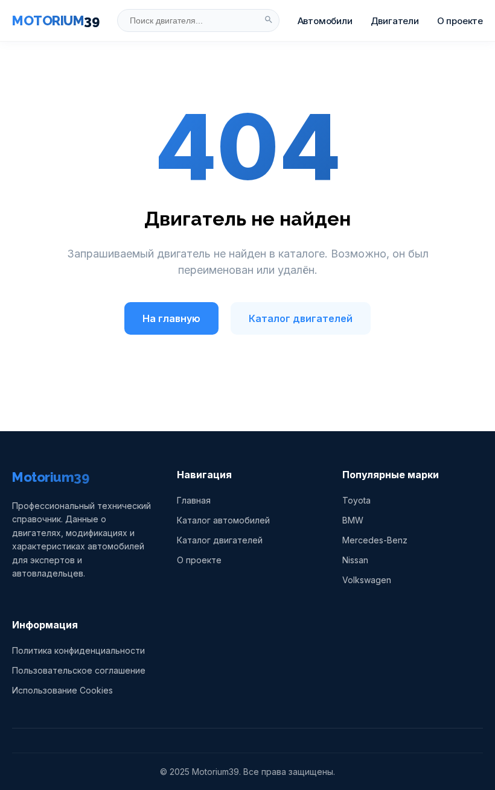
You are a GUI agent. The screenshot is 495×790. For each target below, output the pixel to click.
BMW (352, 520)
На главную (171, 318)
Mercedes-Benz (374, 540)
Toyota (356, 500)
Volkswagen (366, 580)
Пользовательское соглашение (78, 670)
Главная (194, 500)
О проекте (460, 21)
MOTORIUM (55, 20)
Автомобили (325, 21)
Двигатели (395, 21)
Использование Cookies (62, 690)
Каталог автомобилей (223, 520)
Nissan (355, 560)
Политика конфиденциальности (78, 650)
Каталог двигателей (301, 318)
